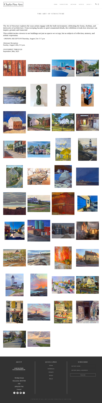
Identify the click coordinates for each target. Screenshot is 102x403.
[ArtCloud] (14, 393)
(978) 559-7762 (19, 386)
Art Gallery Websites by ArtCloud (58, 399)
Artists (51, 375)
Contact (19, 389)
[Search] (96, 4)
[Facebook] (24, 393)
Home (51, 365)
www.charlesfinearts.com (18, 369)
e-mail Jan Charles (18, 368)
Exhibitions (51, 369)
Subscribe (82, 375)
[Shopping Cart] (98, 4)
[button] (89, 4)
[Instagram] (21, 393)
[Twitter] (17, 393)
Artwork (51, 372)
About (51, 379)
